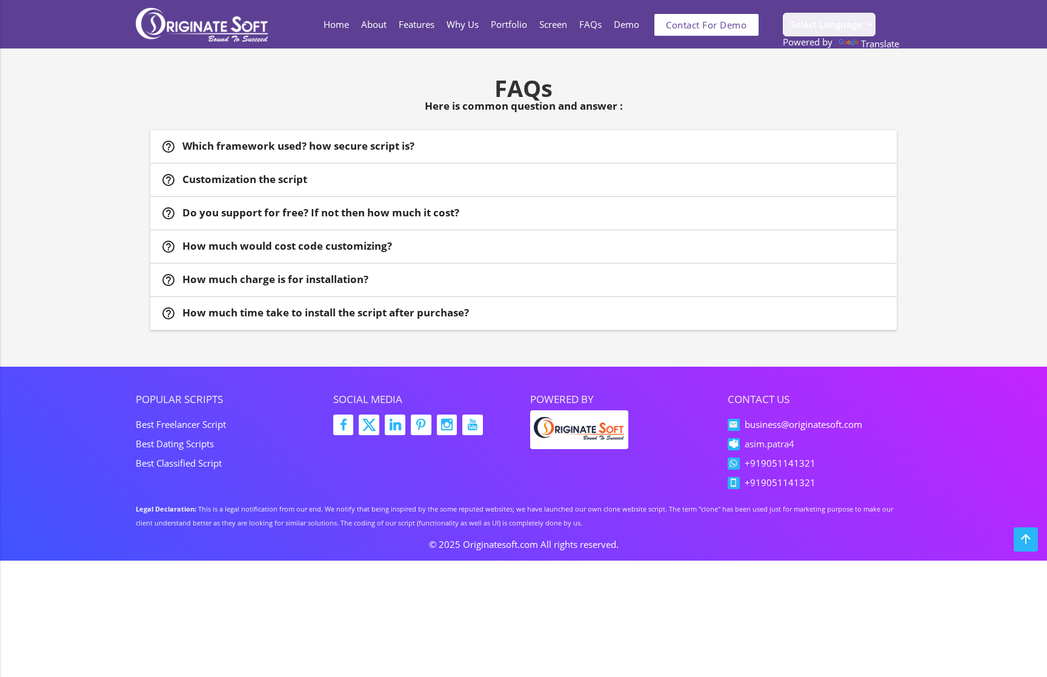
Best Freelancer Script (181, 424)
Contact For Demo (706, 25)
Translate (880, 43)
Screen (553, 24)
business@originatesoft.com (803, 424)
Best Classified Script (179, 463)
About (374, 24)
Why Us (463, 24)
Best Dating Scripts (175, 444)
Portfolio (509, 24)
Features (416, 24)
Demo (626, 24)
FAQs (590, 24)
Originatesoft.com (500, 544)
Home (336, 24)
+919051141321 (780, 463)
